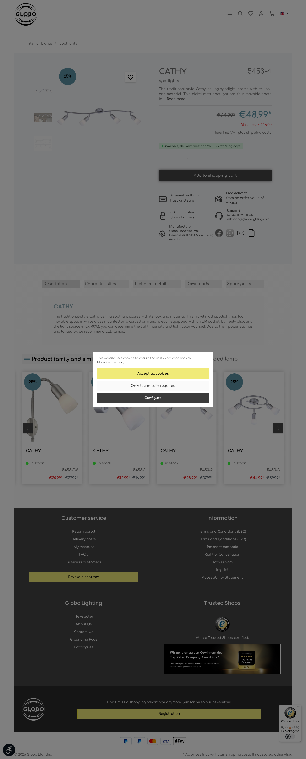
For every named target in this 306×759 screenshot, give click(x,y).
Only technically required (153, 385)
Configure (153, 398)
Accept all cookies (153, 373)
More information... (111, 362)
